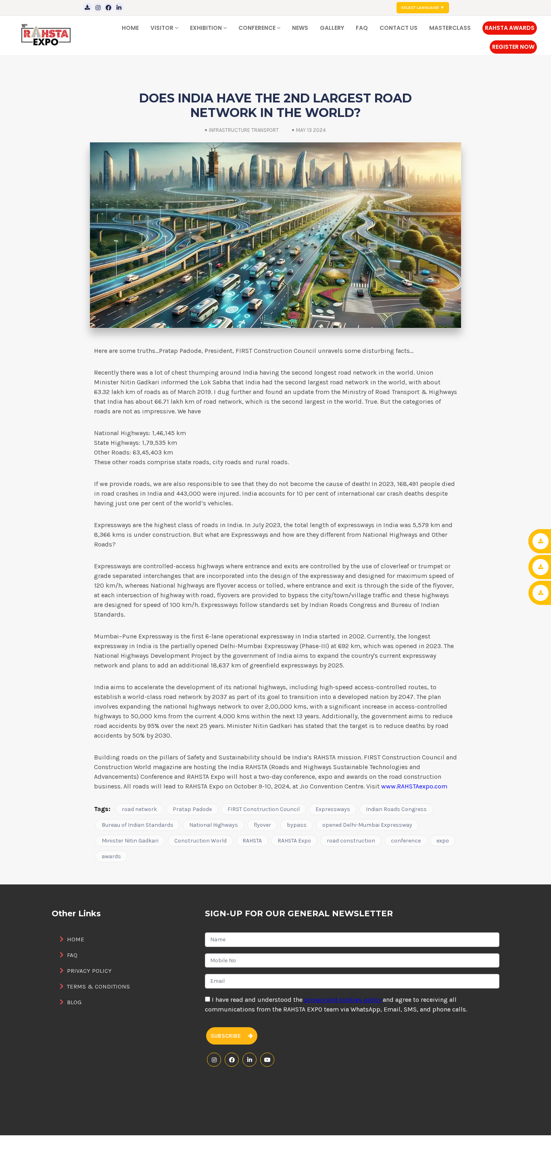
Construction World (200, 840)
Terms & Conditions (97, 986)
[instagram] (98, 7)
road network (139, 809)
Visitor (162, 28)
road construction (351, 840)
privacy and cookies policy (342, 999)
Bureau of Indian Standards (137, 825)
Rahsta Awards (509, 28)
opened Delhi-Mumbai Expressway (367, 825)
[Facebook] (108, 7)
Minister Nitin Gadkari (130, 840)
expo (442, 840)
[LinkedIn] (119, 7)
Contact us (398, 28)
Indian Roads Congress (396, 809)
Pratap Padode (192, 809)
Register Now (513, 47)
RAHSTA (252, 840)
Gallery (332, 28)
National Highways (213, 825)
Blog (73, 1002)
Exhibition (206, 28)
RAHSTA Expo (294, 840)
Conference (257, 28)
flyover (262, 825)
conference (406, 840)
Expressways (332, 809)
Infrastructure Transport (244, 130)
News (300, 28)
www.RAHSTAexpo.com (414, 786)
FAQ (362, 28)
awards (111, 856)
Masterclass (450, 28)
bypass (297, 825)
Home (130, 28)
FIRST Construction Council (263, 809)
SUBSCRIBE (226, 1035)
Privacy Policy (88, 970)
